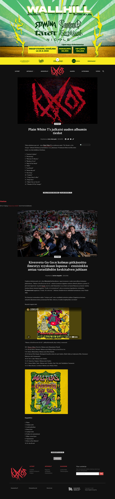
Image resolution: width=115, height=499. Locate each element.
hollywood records (51, 192)
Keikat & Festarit (34, 471)
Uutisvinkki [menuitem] (85, 71)
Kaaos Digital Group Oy (91, 489)
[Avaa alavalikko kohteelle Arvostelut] (49, 71)
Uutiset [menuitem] (17, 71)
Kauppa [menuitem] (72, 71)
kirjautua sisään (13, 206)
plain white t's (66, 192)
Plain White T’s (47, 145)
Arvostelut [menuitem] (44, 71)
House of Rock (32, 347)
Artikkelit (47, 471)
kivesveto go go (57, 452)
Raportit (47, 469)
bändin (43, 286)
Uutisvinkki (63, 469)
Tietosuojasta (64, 471)
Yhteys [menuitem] (98, 71)
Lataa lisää (57, 458)
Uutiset (57, 124)
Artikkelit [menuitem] (30, 71)
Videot (31, 473)
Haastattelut (48, 473)
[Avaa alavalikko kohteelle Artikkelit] (34, 71)
